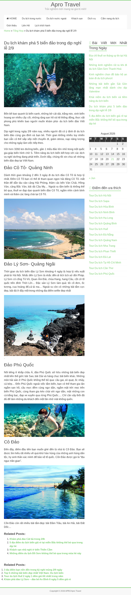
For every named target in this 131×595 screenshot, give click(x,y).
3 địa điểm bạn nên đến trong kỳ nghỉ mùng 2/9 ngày (33, 569)
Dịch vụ (92, 18)
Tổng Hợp (18, 30)
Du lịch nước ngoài (56, 18)
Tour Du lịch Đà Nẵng (101, 234)
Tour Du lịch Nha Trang (102, 245)
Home (7, 30)
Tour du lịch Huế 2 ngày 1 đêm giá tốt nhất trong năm (33, 576)
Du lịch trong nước (31, 18)
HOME (13, 18)
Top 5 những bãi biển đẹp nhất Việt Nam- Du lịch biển (33, 573)
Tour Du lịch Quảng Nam (103, 240)
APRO (68, 591)
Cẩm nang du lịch (110, 18)
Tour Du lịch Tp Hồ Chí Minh (105, 262)
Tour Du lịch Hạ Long (101, 218)
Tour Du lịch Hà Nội (100, 195)
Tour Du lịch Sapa (99, 201)
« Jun (92, 178)
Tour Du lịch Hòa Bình (101, 206)
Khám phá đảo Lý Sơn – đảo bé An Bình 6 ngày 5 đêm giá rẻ (37, 579)
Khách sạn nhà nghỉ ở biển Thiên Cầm (31, 549)
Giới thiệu (12, 25)
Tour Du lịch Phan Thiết (102, 251)
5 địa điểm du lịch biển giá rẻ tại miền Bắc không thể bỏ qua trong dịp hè (108, 120)
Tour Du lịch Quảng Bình (103, 223)
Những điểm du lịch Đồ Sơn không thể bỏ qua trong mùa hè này (45, 553)
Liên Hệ (26, 25)
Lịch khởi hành (42, 25)
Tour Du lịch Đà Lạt (100, 257)
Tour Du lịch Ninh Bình (102, 212)
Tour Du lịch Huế (98, 229)
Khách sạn (77, 18)
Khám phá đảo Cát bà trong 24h (27, 539)
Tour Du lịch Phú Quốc (102, 273)
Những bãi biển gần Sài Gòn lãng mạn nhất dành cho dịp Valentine (108, 87)
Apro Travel (65, 4)
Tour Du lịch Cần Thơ (101, 268)
